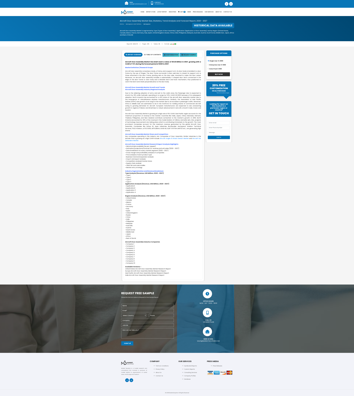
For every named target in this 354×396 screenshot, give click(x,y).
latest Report (162, 12)
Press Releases (198, 12)
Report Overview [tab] (133, 55)
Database (187, 379)
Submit (126, 343)
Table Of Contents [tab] (152, 55)
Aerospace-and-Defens (133, 24)
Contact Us (227, 12)
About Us (218, 12)
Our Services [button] (209, 12)
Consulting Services (190, 372)
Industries (172, 12)
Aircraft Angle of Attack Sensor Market (174, 138)
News (189, 12)
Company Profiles (190, 376)
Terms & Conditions (162, 366)
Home (142, 12)
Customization (171, 55)
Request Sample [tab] (189, 55)
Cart (182, 12)
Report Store (150, 12)
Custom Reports (189, 369)
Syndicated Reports (190, 366)
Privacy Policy (160, 369)
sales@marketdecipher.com (138, 4)
